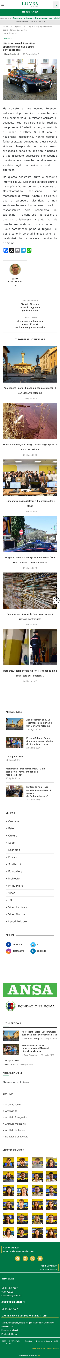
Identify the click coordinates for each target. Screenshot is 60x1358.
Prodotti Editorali (9, 1334)
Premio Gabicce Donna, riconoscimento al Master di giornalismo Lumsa (39, 741)
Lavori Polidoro (17, 921)
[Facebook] (17, 1258)
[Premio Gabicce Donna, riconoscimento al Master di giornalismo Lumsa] (14, 742)
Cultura (12, 835)
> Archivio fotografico (15, 1117)
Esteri (11, 828)
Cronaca (17, 26)
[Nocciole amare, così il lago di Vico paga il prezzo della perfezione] (30, 421)
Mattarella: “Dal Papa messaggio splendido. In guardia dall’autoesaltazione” (39, 791)
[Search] (56, 4)
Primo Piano (15, 885)
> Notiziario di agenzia (15, 1136)
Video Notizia (16, 914)
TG (10, 900)
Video (11, 892)
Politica (12, 857)
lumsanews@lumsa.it (11, 1295)
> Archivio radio (12, 1104)
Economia (14, 849)
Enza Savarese (30, 1055)
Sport (11, 842)
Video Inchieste (17, 907)
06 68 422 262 (11, 1288)
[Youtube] (40, 1258)
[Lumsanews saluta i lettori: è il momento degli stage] (30, 477)
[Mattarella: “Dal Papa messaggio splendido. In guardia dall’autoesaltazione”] (14, 791)
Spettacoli (14, 864)
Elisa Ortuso (10, 1064)
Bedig (39, 1355)
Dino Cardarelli (12, 54)
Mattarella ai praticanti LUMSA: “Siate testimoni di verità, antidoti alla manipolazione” (25, 771)
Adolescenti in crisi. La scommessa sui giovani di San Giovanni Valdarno (39, 722)
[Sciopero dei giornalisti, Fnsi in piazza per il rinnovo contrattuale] (30, 591)
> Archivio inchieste (14, 1130)
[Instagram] (25, 1258)
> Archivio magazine (14, 1123)
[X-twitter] (32, 1258)
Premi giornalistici (9, 1330)
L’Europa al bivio (14, 756)
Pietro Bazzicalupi (32, 1038)
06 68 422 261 (7, 1292)
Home (5, 26)
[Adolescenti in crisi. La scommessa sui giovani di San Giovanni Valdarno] (30, 364)
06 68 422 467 (11, 1309)
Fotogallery (15, 871)
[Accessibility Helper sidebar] (56, 600)
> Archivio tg (10, 1110)
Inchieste (14, 878)
